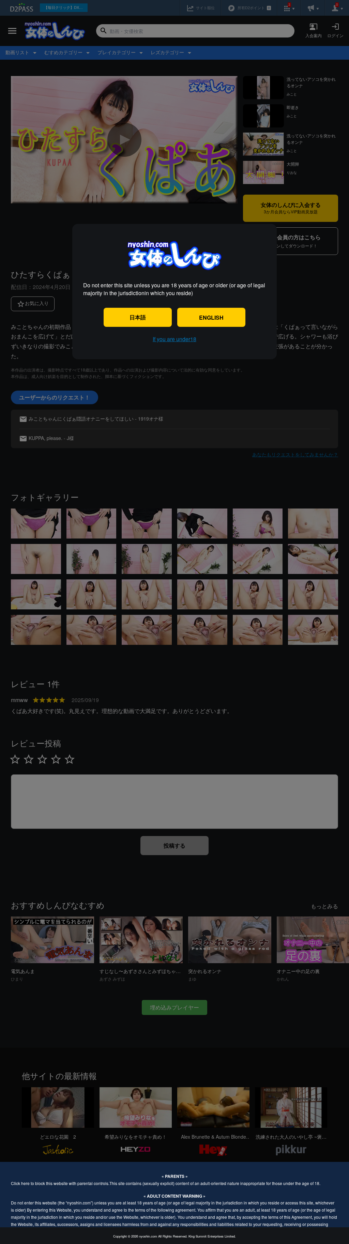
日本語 (138, 317)
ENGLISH (211, 317)
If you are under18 (174, 339)
